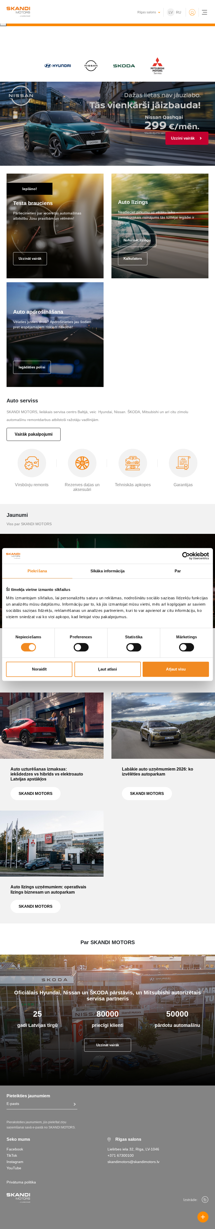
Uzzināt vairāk (30, 259)
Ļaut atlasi (107, 669)
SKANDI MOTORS (35, 793)
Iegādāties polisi (32, 367)
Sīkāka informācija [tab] (107, 571)
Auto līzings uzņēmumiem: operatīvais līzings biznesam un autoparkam (48, 889)
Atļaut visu (176, 669)
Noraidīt (39, 669)
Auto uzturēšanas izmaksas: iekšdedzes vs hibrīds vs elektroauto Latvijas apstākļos (46, 774)
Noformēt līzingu (137, 240)
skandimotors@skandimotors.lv (133, 1162)
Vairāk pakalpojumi (33, 434)
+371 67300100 (121, 1155)
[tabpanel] (107, 124)
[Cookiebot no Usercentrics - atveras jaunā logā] (186, 556)
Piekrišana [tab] (37, 571)
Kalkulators (132, 259)
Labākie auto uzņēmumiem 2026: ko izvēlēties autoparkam (157, 771)
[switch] (81, 647)
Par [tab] (178, 571)
